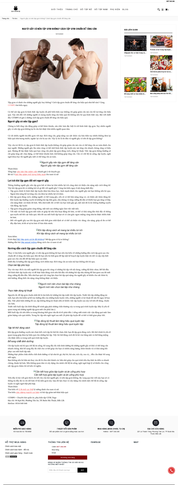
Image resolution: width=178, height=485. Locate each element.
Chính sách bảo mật (13, 446)
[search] (159, 9)
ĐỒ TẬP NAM (101, 9)
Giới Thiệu (57, 9)
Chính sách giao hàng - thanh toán (19, 453)
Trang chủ (71, 9)
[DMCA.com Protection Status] (11, 456)
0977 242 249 (170, 1)
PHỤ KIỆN (115, 9)
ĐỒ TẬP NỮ (86, 9)
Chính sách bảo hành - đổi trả (17, 450)
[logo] (15, 9)
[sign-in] (162, 9)
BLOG (125, 9)
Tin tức (14, 18)
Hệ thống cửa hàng (68, 457)
